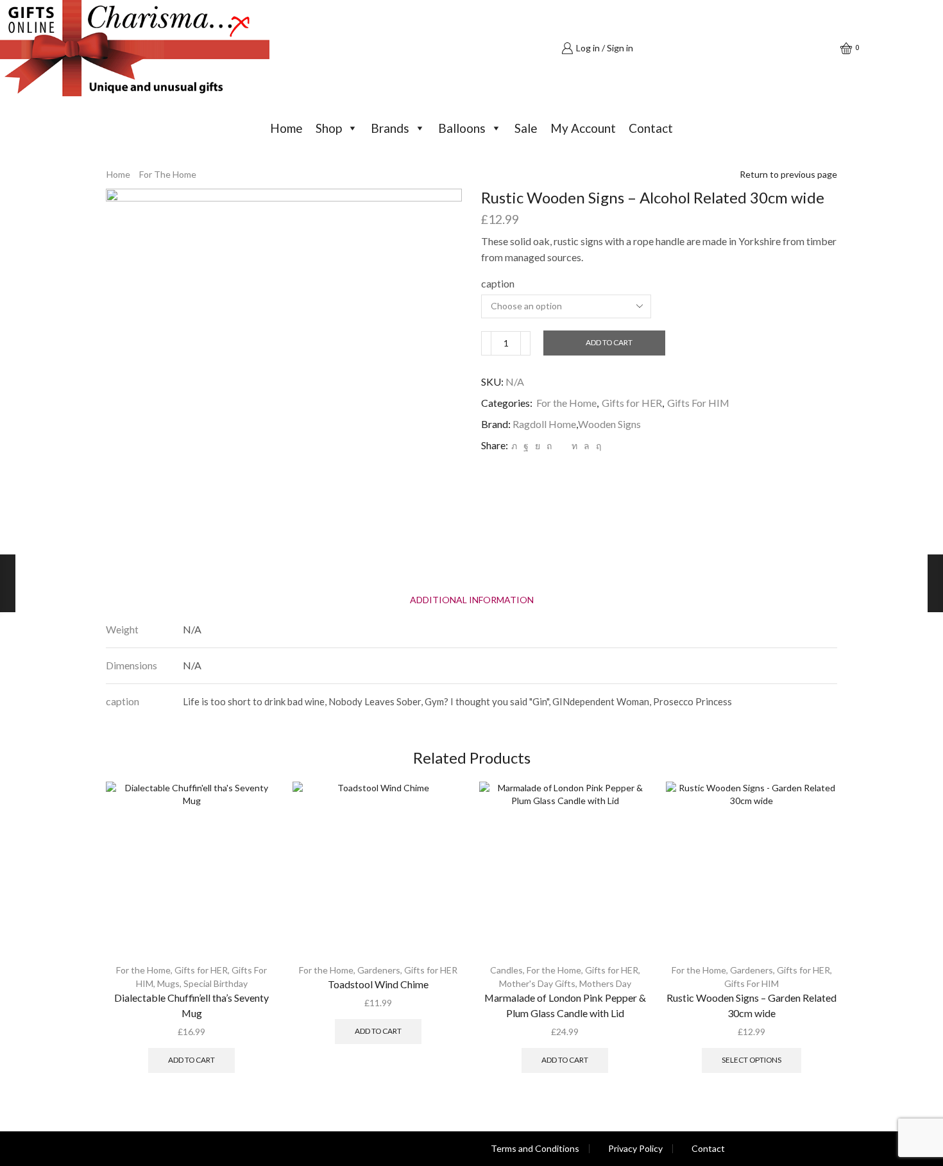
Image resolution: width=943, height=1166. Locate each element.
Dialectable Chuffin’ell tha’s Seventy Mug (191, 1005)
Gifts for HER (632, 403)
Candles (506, 970)
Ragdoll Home (544, 424)
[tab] (472, 599)
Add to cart (609, 342)
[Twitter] (514, 445)
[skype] (597, 445)
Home (286, 128)
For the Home (167, 174)
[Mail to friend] (561, 445)
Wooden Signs (609, 424)
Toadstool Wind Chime (378, 984)
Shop (329, 128)
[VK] (537, 445)
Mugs (168, 983)
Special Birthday (215, 983)
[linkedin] (574, 445)
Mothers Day (605, 983)
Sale (526, 128)
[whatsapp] (587, 445)
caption (497, 283)
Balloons (462, 128)
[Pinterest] (549, 445)
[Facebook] (526, 445)
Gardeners (378, 970)
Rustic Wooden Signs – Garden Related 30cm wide (752, 1005)
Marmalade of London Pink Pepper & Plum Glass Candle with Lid (565, 1005)
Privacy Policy (635, 1148)
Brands (390, 128)
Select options (751, 1060)
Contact (651, 128)
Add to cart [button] (191, 1060)
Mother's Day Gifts (537, 983)
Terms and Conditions (535, 1148)
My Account (583, 128)
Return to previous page (788, 174)
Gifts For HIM (698, 403)
